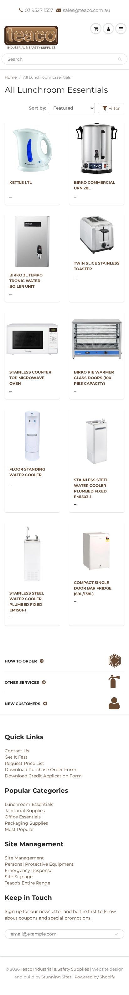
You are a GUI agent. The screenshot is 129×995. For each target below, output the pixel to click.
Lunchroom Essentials (29, 804)
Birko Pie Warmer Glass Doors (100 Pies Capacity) (94, 378)
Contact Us (17, 751)
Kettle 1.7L (20, 182)
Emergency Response (28, 870)
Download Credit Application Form (43, 776)
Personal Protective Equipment (39, 864)
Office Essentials (23, 817)
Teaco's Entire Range (27, 883)
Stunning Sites (56, 976)
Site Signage (19, 876)
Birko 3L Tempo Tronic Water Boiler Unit (26, 281)
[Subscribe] (116, 934)
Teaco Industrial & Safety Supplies (55, 969)
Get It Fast (16, 757)
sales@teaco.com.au (86, 10)
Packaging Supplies (26, 823)
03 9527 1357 (39, 10)
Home (11, 77)
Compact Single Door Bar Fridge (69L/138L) (92, 588)
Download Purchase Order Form (40, 769)
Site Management (24, 858)
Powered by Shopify (95, 976)
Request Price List (24, 763)
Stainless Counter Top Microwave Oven (30, 378)
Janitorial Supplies (25, 810)
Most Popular (19, 829)
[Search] (120, 59)
